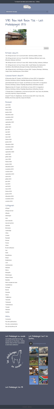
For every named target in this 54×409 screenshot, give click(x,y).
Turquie (7, 307)
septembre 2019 (9, 174)
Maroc (7, 270)
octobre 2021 (8, 119)
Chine (6, 233)
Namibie (7, 280)
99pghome (8, 87)
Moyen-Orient (9, 277)
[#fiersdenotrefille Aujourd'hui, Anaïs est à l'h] (33, 380)
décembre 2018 (9, 196)
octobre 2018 (8, 201)
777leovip (8, 91)
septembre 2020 (9, 151)
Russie (7, 289)
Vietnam (7, 309)
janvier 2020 (8, 164)
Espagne (7, 238)
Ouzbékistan (8, 284)
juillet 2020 (8, 156)
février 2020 (8, 161)
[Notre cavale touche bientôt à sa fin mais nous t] (33, 360)
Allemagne (8, 215)
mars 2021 (8, 137)
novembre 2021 (9, 117)
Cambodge (8, 230)
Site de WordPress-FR (11, 326)
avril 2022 (7, 104)
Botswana (8, 228)
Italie (6, 252)
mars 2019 (8, 189)
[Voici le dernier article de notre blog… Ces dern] (33, 351)
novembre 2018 (9, 198)
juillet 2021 (8, 127)
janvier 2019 (8, 193)
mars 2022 (8, 107)
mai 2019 (7, 184)
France (7, 243)
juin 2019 (7, 181)
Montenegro (8, 275)
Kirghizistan (8, 260)
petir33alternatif (9, 82)
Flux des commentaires (11, 324)
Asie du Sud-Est (9, 223)
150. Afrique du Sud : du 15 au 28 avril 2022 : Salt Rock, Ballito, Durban (23, 55)
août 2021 (8, 124)
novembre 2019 (9, 169)
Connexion (8, 319)
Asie (6, 218)
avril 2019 (7, 186)
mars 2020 (8, 159)
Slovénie (7, 292)
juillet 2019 (8, 179)
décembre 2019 (9, 166)
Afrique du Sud (9, 210)
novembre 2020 (9, 146)
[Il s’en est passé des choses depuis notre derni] (43, 380)
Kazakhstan (8, 255)
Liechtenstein (9, 265)
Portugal (7, 287)
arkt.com (30, 406)
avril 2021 (7, 134)
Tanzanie (7, 299)
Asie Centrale (8, 220)
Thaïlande (8, 302)
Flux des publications (11, 321)
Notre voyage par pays (11, 282)
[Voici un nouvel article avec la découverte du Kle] (33, 370)
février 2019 (8, 191)
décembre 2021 (9, 114)
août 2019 (8, 176)
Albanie (7, 213)
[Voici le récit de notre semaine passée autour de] (43, 370)
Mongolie (7, 272)
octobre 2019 (8, 171)
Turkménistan (9, 304)
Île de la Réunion (9, 247)
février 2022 (8, 109)
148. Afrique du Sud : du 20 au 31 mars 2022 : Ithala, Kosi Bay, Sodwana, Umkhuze (26, 62)
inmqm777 (8, 95)
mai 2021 (7, 132)
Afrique (7, 208)
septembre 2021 (9, 122)
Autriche (7, 225)
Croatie (7, 235)
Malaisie (7, 267)
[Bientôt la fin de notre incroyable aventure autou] (43, 351)
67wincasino (8, 78)
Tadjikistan (8, 297)
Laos (6, 262)
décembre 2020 (9, 144)
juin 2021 (7, 129)
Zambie (7, 312)
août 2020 (8, 154)
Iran (6, 250)
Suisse (7, 294)
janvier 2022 (8, 112)
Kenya (7, 257)
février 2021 (8, 139)
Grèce (6, 245)
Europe (7, 240)
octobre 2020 (8, 149)
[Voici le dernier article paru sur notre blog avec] (43, 360)
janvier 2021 (8, 142)
